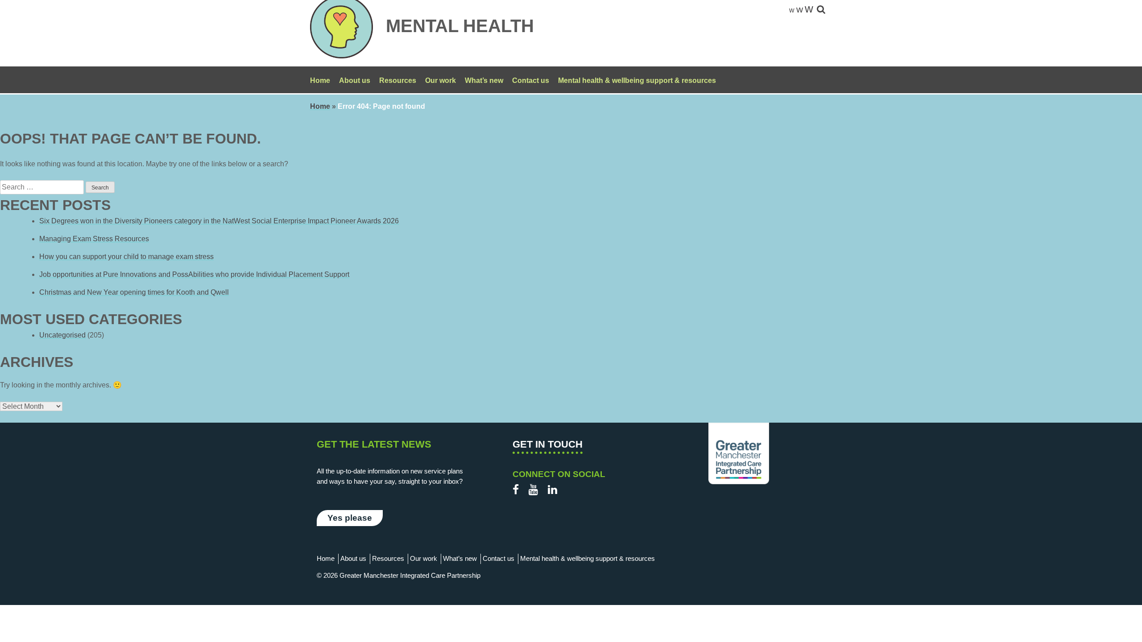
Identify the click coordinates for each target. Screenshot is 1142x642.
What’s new (484, 80)
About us (354, 80)
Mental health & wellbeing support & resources (637, 80)
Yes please (349, 518)
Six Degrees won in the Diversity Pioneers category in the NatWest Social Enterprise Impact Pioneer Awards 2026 (219, 221)
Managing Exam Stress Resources (94, 239)
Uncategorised (62, 335)
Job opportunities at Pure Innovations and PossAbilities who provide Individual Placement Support (194, 274)
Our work (440, 80)
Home (320, 80)
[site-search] (821, 10)
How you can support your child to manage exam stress (126, 256)
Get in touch (548, 444)
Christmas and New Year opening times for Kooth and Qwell (134, 292)
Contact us (530, 80)
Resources (397, 80)
